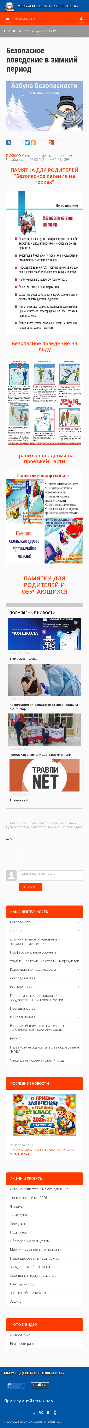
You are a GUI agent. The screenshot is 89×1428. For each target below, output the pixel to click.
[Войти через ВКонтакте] (22, 853)
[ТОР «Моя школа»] (44, 639)
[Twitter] (27, 142)
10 (44, 31)
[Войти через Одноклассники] (22, 865)
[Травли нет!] (44, 781)
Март (36, 31)
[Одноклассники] (39, 142)
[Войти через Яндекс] (22, 859)
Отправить (30, 887)
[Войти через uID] (22, 846)
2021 (27, 31)
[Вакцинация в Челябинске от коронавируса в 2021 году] (44, 687)
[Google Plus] (57, 142)
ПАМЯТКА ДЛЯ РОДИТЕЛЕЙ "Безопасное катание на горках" (44, 176)
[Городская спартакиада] (44, 735)
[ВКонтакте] (15, 142)
